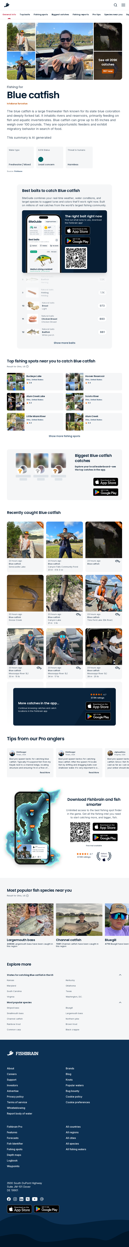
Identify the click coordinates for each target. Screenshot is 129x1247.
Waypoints (13, 1166)
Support (11, 1079)
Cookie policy (74, 1096)
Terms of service (17, 1102)
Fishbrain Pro (14, 1126)
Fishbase (18, 171)
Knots (69, 1079)
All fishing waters (76, 1149)
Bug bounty (72, 1091)
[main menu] (123, 5)
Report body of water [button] (19, 1113)
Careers (12, 1074)
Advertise (13, 1091)
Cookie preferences (78, 1102)
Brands (70, 1068)
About (10, 1068)
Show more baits (64, 343)
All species (72, 1143)
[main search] (115, 5)
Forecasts (12, 1138)
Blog (68, 1074)
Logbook (12, 1160)
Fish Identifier (15, 1143)
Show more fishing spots (64, 436)
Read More (45, 772)
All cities (71, 1138)
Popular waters (75, 1085)
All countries (73, 1126)
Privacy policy (15, 1096)
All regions (72, 1132)
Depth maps (14, 1154)
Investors (12, 1085)
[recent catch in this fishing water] (25, 547)
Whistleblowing (16, 1107)
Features (12, 1132)
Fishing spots (14, 1149)
